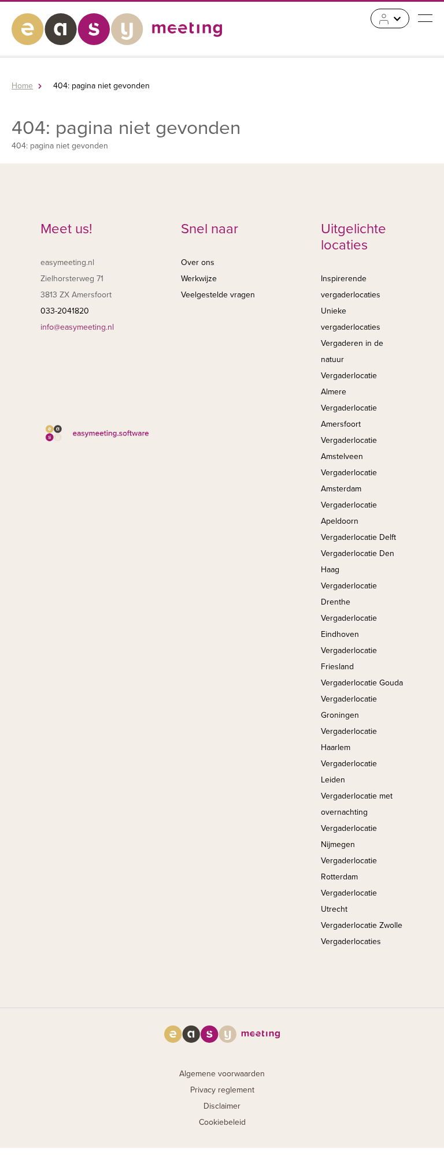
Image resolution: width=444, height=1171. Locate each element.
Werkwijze (199, 279)
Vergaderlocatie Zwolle (361, 925)
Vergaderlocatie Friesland (349, 659)
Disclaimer (222, 1106)
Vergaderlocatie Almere (349, 384)
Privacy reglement (222, 1090)
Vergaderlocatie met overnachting (357, 804)
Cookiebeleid (222, 1122)
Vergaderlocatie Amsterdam (349, 481)
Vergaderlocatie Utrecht (349, 901)
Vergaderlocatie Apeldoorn (349, 513)
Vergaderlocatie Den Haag (357, 562)
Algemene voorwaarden (222, 1074)
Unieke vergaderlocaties (350, 319)
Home (22, 86)
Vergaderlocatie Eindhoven (349, 626)
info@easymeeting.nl (77, 327)
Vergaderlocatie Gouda (362, 683)
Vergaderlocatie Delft (358, 537)
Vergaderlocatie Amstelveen (349, 448)
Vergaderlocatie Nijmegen (349, 836)
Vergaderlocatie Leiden (349, 772)
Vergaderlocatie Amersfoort (349, 416)
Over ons (197, 262)
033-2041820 (64, 311)
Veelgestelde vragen (218, 295)
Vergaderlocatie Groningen (349, 707)
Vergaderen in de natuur (352, 351)
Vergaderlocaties (351, 941)
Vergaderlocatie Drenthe (349, 594)
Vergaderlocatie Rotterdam (349, 869)
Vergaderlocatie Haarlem (349, 739)
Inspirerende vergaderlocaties (350, 287)
